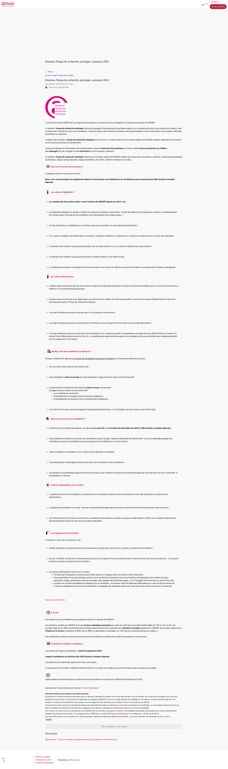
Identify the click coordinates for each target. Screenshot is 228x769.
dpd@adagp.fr (123, 713)
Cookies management (45, 763)
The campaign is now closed (114, 726)
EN (205, 4)
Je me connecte (218, 6)
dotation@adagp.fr (91, 688)
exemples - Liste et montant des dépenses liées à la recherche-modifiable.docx (82, 739)
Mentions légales (43, 757)
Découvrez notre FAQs (55, 600)
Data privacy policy (44, 760)
